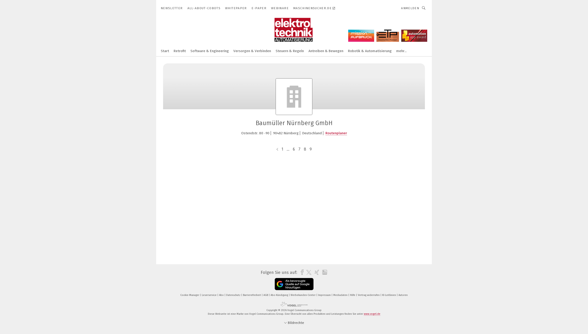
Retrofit (180, 51)
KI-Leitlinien (389, 295)
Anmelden (410, 8)
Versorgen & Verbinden (252, 51)
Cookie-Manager (190, 295)
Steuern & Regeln (290, 51)
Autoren (403, 295)
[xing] (315, 272)
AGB (266, 295)
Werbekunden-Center (303, 295)
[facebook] (301, 272)
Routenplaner (336, 133)
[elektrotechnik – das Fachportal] (165, 51)
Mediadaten (340, 295)
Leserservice (209, 295)
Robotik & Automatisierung (370, 51)
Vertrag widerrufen (369, 295)
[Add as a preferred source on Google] (294, 284)
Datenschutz (233, 295)
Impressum (324, 295)
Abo (221, 295)
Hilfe (353, 295)
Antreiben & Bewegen (325, 51)
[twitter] (307, 272)
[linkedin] (323, 272)
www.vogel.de (372, 313)
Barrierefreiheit (252, 295)
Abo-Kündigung (280, 295)
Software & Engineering (209, 51)
